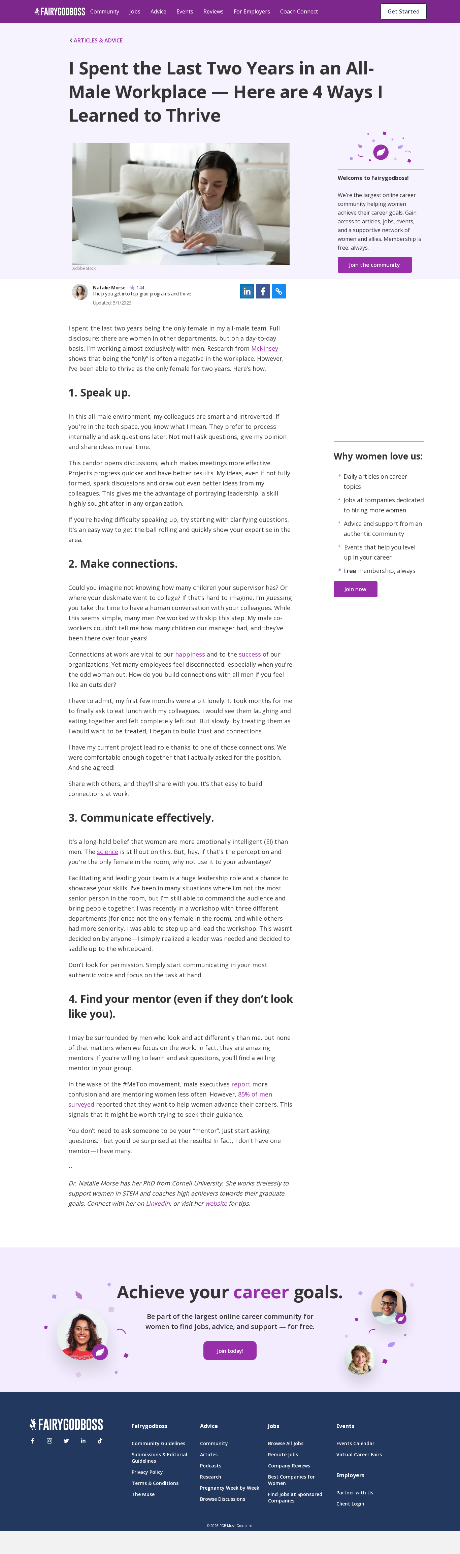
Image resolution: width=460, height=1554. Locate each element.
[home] (59, 11)
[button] (247, 291)
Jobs (134, 11)
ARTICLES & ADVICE (98, 40)
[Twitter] (66, 1441)
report (240, 1084)
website (216, 1203)
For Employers (252, 11)
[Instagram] (49, 1441)
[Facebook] (32, 1441)
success (250, 654)
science (107, 852)
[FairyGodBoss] (66, 1425)
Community (104, 11)
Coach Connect (299, 11)
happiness (189, 654)
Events (184, 11)
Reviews (213, 11)
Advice (158, 11)
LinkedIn (158, 1203)
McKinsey (264, 348)
